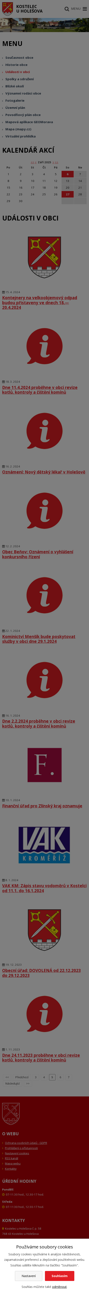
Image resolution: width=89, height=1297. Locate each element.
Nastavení (29, 1276)
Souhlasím (60, 1276)
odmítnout (59, 1287)
